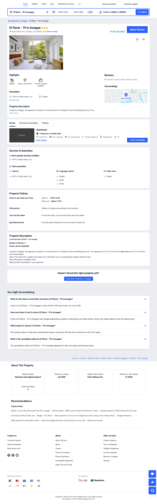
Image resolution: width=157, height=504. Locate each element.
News (57, 444)
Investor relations (110, 440)
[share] (152, 482)
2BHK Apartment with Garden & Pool (25, 420)
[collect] (152, 474)
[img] (36, 52)
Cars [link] (52, 4)
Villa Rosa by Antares (95, 420)
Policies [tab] (45, 123)
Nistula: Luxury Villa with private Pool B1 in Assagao (30, 411)
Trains (44, 4)
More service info (13, 448)
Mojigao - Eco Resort (44, 416)
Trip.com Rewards (110, 444)
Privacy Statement (62, 457)
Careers (58, 448)
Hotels (82, 358)
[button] (79, 4)
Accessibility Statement (64, 461)
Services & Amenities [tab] (28, 123)
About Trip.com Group (63, 465)
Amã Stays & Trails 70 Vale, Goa (23, 416)
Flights (35, 4)
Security (107, 461)
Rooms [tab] (12, 123)
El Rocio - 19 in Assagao (25, 27)
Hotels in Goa (106, 358)
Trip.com (75, 358)
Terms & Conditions (62, 453)
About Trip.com (61, 440)
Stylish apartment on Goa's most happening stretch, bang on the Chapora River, (84, 416)
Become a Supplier (111, 457)
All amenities (14, 100)
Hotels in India (93, 358)
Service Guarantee (14, 444)
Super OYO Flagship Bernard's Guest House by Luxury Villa (63, 420)
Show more (13, 113)
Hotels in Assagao (120, 358)
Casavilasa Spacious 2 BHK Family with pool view (118, 411)
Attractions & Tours (66, 4)
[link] (109, 4)
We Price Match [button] (119, 31)
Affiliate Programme (111, 448)
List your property (110, 453)
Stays (25, 4)
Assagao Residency (124, 416)
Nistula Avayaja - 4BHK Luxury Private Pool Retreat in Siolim (75, 411)
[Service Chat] (152, 490)
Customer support (14, 440)
